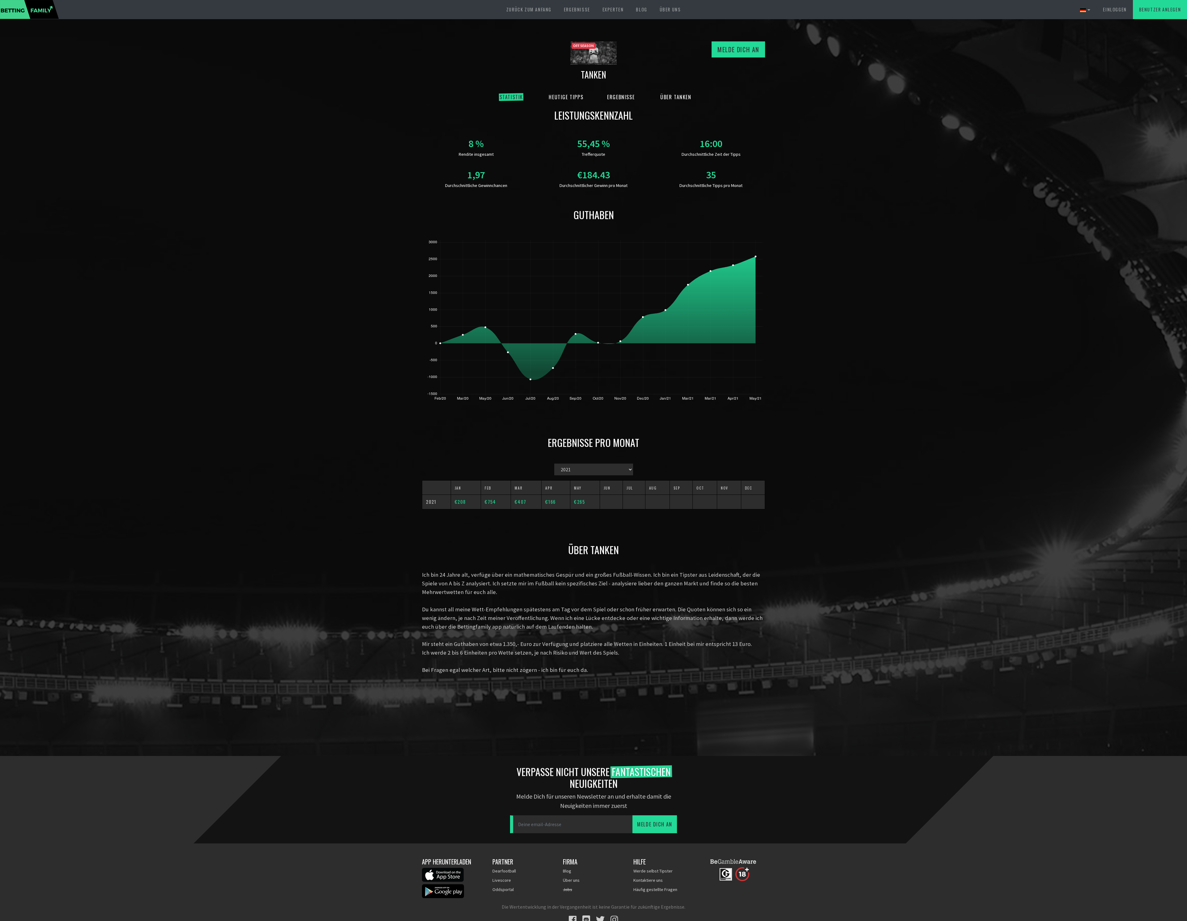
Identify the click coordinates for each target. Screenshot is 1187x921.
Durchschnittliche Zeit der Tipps (711, 154)
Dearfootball (504, 871)
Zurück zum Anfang (528, 9)
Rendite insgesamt (476, 154)
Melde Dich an (738, 49)
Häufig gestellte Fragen (655, 889)
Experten (613, 9)
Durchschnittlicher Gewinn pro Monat (593, 185)
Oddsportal (503, 889)
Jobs (567, 889)
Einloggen (1114, 9)
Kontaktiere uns (648, 880)
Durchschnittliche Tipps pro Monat (710, 185)
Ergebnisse (577, 9)
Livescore (501, 880)
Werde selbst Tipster (653, 871)
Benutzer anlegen (1160, 9)
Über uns (670, 9)
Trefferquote (593, 154)
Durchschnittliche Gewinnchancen (476, 185)
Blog (641, 9)
